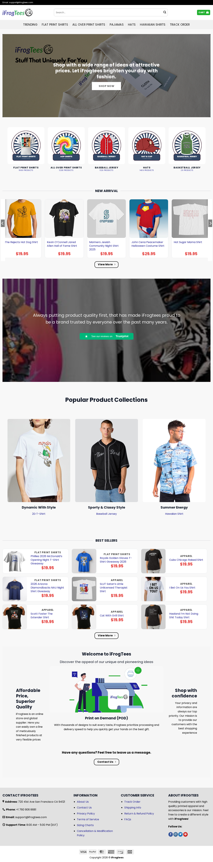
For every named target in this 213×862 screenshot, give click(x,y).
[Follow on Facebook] (170, 834)
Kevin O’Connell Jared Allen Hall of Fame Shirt (62, 244)
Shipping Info (132, 807)
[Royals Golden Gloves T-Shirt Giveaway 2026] (84, 561)
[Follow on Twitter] (180, 834)
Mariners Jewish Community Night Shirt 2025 (104, 245)
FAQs (127, 819)
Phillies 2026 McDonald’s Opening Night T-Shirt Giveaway (46, 559)
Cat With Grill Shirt (112, 615)
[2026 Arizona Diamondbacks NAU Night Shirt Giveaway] (15, 589)
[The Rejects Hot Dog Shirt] (22, 218)
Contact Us (84, 807)
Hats (132, 25)
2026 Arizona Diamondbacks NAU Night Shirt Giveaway (47, 587)
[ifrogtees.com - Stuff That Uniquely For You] (25, 12)
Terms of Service (88, 819)
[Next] (210, 230)
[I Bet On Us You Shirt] (153, 589)
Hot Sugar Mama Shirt (188, 242)
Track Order (180, 25)
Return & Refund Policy (139, 813)
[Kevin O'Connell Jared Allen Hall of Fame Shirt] (64, 218)
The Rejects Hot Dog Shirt (21, 242)
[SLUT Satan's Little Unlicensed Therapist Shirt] (84, 589)
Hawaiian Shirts (152, 25)
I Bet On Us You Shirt (182, 588)
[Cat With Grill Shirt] (84, 617)
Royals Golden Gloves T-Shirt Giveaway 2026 (116, 560)
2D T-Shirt (38, 514)
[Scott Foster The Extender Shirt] (15, 617)
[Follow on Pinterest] (185, 834)
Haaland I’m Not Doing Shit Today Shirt (183, 615)
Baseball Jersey (106, 514)
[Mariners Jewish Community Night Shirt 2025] (106, 218)
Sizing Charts (85, 825)
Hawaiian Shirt (174, 514)
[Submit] (165, 12)
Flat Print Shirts (55, 25)
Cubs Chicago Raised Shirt (186, 560)
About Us (83, 802)
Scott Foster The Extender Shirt (42, 615)
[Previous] (2, 230)
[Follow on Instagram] (175, 834)
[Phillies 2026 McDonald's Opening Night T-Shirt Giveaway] (15, 561)
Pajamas (117, 25)
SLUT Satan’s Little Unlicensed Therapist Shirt (113, 587)
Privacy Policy (86, 813)
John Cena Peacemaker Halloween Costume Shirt (147, 244)
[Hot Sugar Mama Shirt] (191, 218)
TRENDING (30, 25)
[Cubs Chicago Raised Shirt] (153, 561)
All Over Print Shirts (88, 25)
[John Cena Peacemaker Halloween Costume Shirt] (148, 218)
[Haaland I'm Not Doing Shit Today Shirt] (153, 617)
